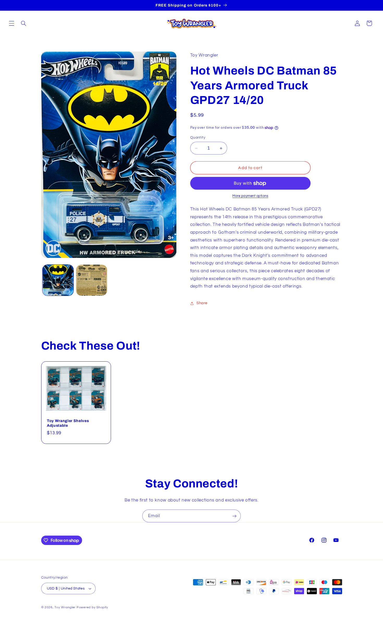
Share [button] (201, 303)
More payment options (250, 196)
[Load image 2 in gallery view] (91, 280)
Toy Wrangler (65, 607)
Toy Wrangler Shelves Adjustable (68, 423)
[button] (11, 23)
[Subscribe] (234, 516)
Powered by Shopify (92, 607)
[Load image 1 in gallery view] (57, 280)
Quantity (197, 137)
